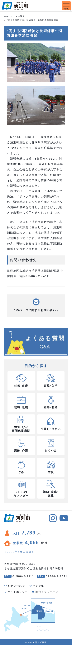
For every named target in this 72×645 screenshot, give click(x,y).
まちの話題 (19, 16)
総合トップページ (47, 591)
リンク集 (38, 585)
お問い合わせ (16, 585)
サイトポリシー (18, 591)
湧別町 (15, 6)
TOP (6, 16)
